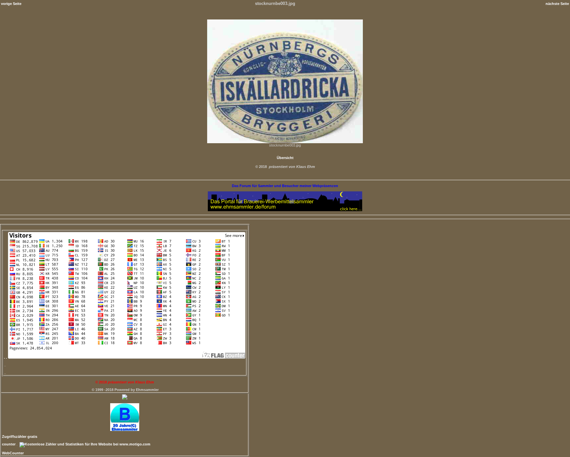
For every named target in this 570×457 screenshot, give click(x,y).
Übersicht (285, 158)
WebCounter (13, 453)
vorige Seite (11, 4)
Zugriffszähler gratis (19, 437)
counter (9, 444)
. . (6, 357)
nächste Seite (557, 4)
